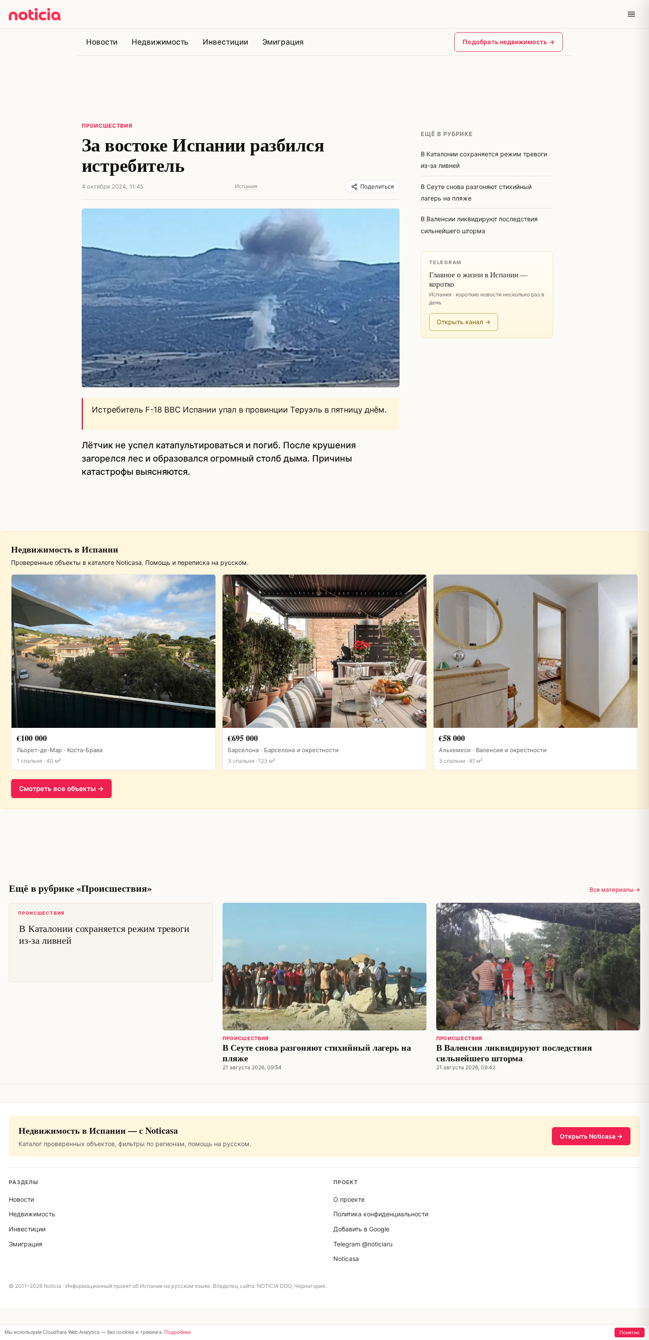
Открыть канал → (464, 322)
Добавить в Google (361, 1229)
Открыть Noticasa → (591, 1136)
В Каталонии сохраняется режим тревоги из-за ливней (103, 928)
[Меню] (631, 14)
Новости (101, 42)
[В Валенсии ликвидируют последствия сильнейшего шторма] (538, 966)
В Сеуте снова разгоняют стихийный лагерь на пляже (317, 1052)
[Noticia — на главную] (35, 14)
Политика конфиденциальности (380, 1214)
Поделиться (377, 186)
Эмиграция (283, 42)
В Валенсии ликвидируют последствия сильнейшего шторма (514, 1052)
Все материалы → (614, 889)
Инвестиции (225, 42)
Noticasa (346, 1258)
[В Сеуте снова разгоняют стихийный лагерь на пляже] (324, 966)
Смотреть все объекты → (61, 788)
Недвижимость (160, 42)
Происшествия (107, 125)
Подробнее (177, 1332)
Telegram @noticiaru (362, 1244)
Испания (246, 186)
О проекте (349, 1199)
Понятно (629, 1332)
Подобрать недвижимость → (509, 41)
